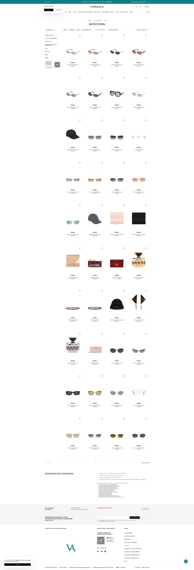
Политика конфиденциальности (79, 567)
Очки (46, 48)
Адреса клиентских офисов (106, 528)
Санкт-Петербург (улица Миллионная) (108, 488)
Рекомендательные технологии (103, 567)
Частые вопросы (129, 536)
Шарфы (46, 57)
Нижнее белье (105, 12)
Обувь (69, 12)
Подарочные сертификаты (85, 12)
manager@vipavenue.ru (104, 508)
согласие (103, 520)
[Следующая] (103, 462)
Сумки (74, 12)
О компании (128, 533)
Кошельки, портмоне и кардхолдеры (51, 45)
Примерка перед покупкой (133, 548)
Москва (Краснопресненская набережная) (109, 486)
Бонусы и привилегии (131, 558)
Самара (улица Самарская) (105, 493)
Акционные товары (113, 29)
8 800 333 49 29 (135, 2)
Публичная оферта (51, 567)
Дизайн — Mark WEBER (142, 567)
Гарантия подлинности (132, 555)
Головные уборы (49, 35)
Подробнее (109, 1)
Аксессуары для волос (51, 38)
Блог (148, 12)
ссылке (143, 479)
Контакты (127, 539)
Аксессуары (97, 12)
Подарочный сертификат (132, 551)
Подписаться (135, 517)
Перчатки (47, 51)
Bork (112, 12)
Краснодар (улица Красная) (105, 494)
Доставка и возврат (130, 542)
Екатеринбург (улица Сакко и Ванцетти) (108, 491)
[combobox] (143, 30)
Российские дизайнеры (121, 12)
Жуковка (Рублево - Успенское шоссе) (108, 487)
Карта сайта (63, 567)
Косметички (48, 41)
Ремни (46, 54)
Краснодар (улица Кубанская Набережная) (109, 495)
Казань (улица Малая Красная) (106, 490)
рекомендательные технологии (22, 560)
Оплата (126, 545)
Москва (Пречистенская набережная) (108, 484)
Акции (131, 12)
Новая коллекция (100, 29)
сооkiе (16, 561)
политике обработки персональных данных (107, 521)
